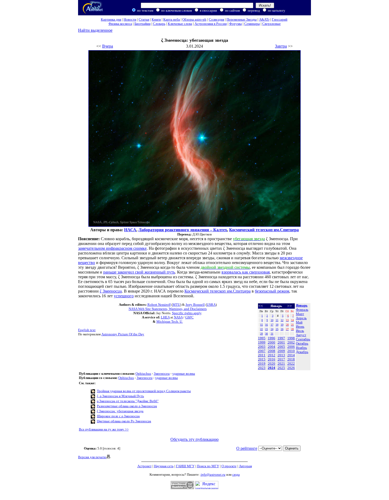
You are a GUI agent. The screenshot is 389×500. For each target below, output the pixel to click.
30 (266, 333)
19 (282, 324)
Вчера (107, 46)
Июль (300, 331)
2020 (271, 363)
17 (272, 324)
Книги (156, 19)
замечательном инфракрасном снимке (112, 248)
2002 (291, 342)
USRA (211, 305)
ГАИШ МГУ (185, 466)
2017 (281, 359)
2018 (291, 359)
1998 (291, 338)
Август (301, 335)
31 (272, 333)
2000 (271, 342)
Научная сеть (164, 466)
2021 (281, 363)
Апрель (301, 318)
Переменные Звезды (242, 19)
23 (266, 329)
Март (300, 314)
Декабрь (302, 352)
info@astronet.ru (213, 474)
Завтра (281, 46)
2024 (271, 368)
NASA (178, 317)
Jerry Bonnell (195, 305)
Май (299, 322)
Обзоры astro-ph (194, 19)
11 (277, 320)
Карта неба (171, 19)
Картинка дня (111, 19)
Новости (130, 19)
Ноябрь (301, 348)
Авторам (245, 466)
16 (266, 324)
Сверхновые (271, 24)
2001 (281, 342)
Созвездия (216, 19)
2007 (261, 351)
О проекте (229, 466)
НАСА (130, 230)
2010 (291, 351)
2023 (261, 368)
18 (277, 324)
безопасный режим (272, 291)
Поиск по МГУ (208, 466)
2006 (291, 347)
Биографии (142, 24)
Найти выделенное (95, 30)
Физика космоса (120, 24)
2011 (261, 355)
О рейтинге (246, 448)
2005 (281, 347)
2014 (291, 355)
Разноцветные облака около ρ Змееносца (127, 406)
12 (282, 320)
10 (272, 320)
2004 (271, 347)
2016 (271, 359)
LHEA (165, 317)
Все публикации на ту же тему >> (104, 429)
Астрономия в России (211, 24)
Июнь (300, 326)
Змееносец (162, 374)
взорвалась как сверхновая (245, 272)
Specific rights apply (186, 313)
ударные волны (183, 374)
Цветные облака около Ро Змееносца (124, 421)
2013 (281, 355)
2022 (291, 363)
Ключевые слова (180, 24)
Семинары (252, 24)
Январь (301, 305)
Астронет (144, 466)
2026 (291, 368)
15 (261, 324)
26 (282, 329)
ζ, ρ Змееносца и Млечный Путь (120, 396)
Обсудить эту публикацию (194, 439)
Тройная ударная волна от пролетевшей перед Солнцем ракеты (144, 391)
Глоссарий (279, 19)
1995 (261, 338)
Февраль (302, 310)
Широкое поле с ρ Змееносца (118, 416)
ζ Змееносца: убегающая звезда (120, 411)
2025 (281, 368)
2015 (261, 359)
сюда (236, 474)
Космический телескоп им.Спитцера (264, 230)
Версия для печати (92, 457)
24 (272, 329)
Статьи (144, 19)
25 (277, 329)
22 (261, 329)
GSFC (189, 317)
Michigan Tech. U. (169, 321)
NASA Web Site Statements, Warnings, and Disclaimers (168, 309)
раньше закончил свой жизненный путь (139, 272)
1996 (271, 338)
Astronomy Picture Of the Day (122, 334)
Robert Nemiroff (159, 305)
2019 (261, 363)
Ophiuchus (143, 374)
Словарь (159, 24)
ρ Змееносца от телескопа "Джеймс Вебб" (128, 401)
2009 (281, 351)
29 (261, 333)
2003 (261, 347)
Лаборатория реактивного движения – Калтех (182, 230)
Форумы (235, 24)
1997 (281, 338)
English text (87, 330)
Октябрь (302, 343)
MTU (176, 305)
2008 (271, 351)
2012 (271, 355)
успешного (124, 296)
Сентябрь (303, 339)
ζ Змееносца (111, 291)
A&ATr (264, 19)
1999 (261, 342)
